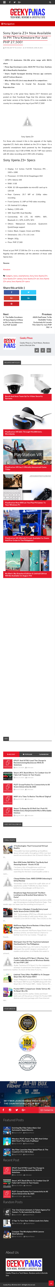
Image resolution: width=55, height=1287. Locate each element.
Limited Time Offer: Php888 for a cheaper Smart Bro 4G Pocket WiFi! (32, 975)
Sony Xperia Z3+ (41, 276)
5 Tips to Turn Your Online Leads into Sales (30, 1221)
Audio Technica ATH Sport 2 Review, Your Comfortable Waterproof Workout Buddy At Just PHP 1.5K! (31, 960)
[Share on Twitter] (28, 292)
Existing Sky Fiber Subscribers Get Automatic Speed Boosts (26, 1129)
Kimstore (6, 269)
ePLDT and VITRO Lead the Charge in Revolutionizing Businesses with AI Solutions (30, 762)
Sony (32, 276)
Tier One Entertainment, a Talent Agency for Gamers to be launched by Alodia (31, 1211)
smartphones (23, 276)
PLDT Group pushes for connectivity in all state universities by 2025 (32, 785)
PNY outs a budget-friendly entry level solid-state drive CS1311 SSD (31, 910)
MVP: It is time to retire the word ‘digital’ (32, 796)
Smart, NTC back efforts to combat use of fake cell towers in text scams (32, 774)
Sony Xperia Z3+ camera (13, 278)
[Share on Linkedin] (28, 298)
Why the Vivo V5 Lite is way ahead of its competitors (26, 80)
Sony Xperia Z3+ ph (31, 278)
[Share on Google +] (11, 298)
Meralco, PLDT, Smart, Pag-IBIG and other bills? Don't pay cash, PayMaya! (30, 1140)
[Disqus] (27, 622)
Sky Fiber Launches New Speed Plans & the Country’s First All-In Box (30, 1150)
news (15, 276)
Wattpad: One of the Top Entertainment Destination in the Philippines (31, 943)
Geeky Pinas (7, 1285)
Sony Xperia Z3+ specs (21, 281)
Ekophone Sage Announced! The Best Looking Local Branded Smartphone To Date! (30, 895)
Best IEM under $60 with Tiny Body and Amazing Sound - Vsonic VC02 (31, 863)
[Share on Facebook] (11, 292)
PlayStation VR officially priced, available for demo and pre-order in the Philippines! (27, 539)
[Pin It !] (11, 304)
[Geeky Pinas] (27, 13)
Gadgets (9, 276)
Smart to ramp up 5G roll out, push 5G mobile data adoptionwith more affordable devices (32, 810)
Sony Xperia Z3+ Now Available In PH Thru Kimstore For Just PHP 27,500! (27, 37)
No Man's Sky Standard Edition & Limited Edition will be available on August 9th (26, 574)
